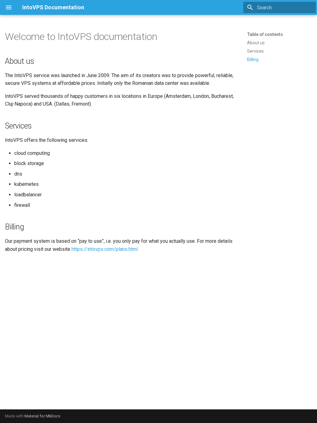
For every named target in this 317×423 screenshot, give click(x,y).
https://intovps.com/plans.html (105, 249)
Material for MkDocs (42, 416)
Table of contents (265, 34)
